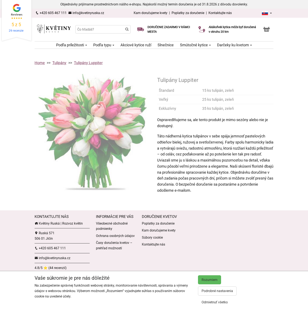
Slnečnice (166, 45)
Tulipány (59, 63)
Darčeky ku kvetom (233, 45)
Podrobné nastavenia (217, 291)
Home (40, 63)
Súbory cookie (152, 237)
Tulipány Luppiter (88, 63)
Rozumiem (209, 280)
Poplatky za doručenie (188, 13)
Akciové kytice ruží (135, 45)
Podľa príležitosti (70, 45)
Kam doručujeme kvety (150, 13)
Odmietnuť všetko (215, 302)
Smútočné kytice (194, 45)
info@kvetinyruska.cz (88, 13)
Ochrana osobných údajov (115, 236)
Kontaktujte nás (220, 13)
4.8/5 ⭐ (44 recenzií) (51, 268)
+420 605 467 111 (53, 13)
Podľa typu (102, 45)
